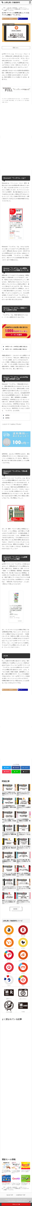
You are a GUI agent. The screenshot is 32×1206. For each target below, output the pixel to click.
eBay (23, 985)
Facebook (17, 767)
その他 (23, 1011)
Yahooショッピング (9, 948)
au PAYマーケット (23, 960)
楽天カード (8, 998)
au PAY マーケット (23, 18)
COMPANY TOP (20, 1195)
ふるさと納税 (9, 1012)
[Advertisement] (16, 120)
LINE (17, 771)
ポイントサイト (23, 998)
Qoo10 (8, 973)
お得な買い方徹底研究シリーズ (10, 18)
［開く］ (17, 47)
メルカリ (23, 973)
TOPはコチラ (15, 1204)
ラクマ (8, 985)
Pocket (7, 771)
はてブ (26, 767)
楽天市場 (23, 935)
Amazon (9, 935)
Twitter (7, 767)
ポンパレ (9, 960)
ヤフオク (23, 948)
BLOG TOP (10, 1195)
